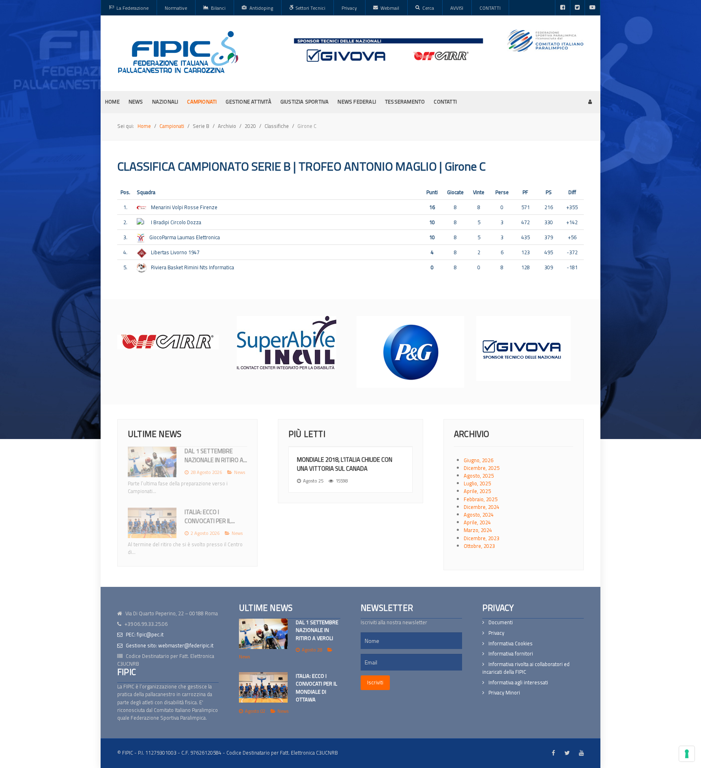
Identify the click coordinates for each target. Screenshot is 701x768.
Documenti (500, 622)
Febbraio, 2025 (480, 499)
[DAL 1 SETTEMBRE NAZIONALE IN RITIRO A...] (152, 462)
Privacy (496, 633)
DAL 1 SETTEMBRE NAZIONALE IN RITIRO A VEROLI (317, 630)
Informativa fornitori (510, 654)
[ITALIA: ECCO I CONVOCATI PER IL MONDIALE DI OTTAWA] (263, 687)
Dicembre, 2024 (481, 507)
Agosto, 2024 (479, 515)
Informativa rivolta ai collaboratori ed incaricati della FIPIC (526, 668)
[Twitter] (577, 7)
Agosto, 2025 (479, 476)
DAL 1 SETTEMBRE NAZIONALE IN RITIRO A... (216, 455)
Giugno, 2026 (478, 460)
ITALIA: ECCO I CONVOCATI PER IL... (210, 516)
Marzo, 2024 (478, 530)
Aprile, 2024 (477, 522)
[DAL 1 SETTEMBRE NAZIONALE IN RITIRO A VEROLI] (263, 634)
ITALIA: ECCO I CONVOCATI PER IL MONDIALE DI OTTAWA (316, 687)
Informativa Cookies (510, 643)
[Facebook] (562, 7)
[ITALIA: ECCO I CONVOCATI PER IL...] (152, 523)
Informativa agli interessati (518, 682)
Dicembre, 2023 (481, 538)
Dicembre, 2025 (481, 468)
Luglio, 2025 (477, 483)
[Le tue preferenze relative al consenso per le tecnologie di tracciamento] (687, 754)
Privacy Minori (504, 693)
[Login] (590, 101)
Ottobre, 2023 (479, 546)
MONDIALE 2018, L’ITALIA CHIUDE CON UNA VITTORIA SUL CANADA (344, 464)
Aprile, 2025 (477, 491)
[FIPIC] (178, 52)
